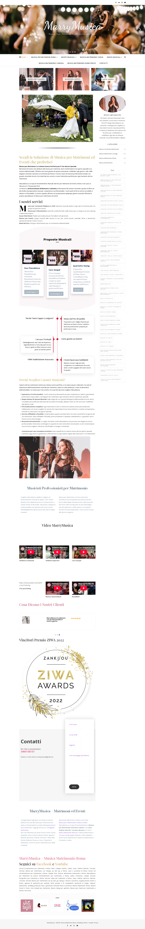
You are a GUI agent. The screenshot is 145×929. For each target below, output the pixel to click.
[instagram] (122, 2)
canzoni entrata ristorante (112, 209)
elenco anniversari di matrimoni (109, 265)
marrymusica (106, 284)
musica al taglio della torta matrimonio (112, 294)
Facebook (43, 863)
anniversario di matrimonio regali (111, 196)
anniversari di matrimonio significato (111, 185)
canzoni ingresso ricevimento (107, 218)
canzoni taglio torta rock (111, 256)
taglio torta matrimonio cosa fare (111, 380)
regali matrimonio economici (112, 355)
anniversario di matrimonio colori (111, 191)
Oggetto (72, 745)
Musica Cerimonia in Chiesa (111, 302)
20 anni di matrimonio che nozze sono (111, 175)
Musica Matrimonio (108, 316)
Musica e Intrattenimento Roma (111, 307)
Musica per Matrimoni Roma (43, 57)
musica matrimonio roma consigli (110, 325)
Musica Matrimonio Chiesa (91, 57)
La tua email (73, 735)
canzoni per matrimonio (110, 237)
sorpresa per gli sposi (109, 375)
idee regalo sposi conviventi (112, 274)
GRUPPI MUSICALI (68, 57)
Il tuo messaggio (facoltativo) (79, 755)
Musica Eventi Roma (108, 312)
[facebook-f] (116, 2)
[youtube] (125, 2)
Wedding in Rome (82, 923)
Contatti (103, 63)
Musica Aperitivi (107, 298)
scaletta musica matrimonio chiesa (112, 370)
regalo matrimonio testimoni (108, 365)
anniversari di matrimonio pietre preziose (111, 180)
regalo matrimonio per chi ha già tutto (111, 360)
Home (23, 57)
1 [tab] (55, 634)
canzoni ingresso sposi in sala (111, 223)
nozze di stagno (107, 346)
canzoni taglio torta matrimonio (109, 251)
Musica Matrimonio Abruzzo (68, 833)
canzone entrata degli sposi (112, 201)
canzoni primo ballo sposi (111, 241)
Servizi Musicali (114, 57)
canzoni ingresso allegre (111, 213)
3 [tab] (59, 634)
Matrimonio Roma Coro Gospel (110, 288)
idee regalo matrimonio (110, 270)
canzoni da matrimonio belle (112, 205)
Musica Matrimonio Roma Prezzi (81, 63)
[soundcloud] (119, 2)
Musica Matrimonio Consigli (51, 63)
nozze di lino (106, 342)
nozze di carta (106, 338)
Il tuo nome (73, 724)
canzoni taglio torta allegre (109, 246)
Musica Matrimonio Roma (107, 158)
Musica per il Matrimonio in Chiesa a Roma (73, 822)
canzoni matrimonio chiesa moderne (111, 232)
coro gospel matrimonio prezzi (110, 260)
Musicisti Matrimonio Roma (111, 333)
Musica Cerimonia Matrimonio (109, 149)
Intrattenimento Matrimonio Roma (112, 279)
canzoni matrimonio (109, 228)
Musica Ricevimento (106, 163)
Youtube (61, 863)
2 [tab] (57, 634)
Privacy (96, 923)
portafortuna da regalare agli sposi (111, 350)
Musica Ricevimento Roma (110, 329)
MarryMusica (72, 25)
